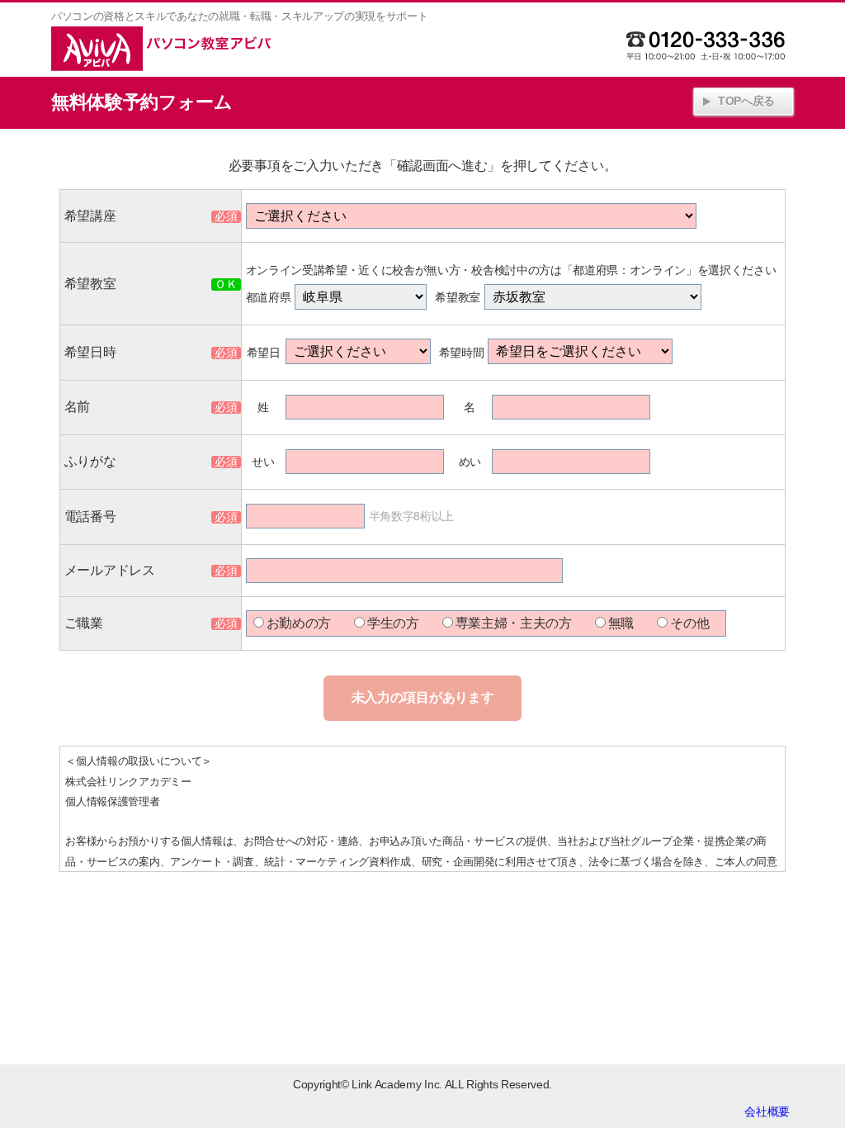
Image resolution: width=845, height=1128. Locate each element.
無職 (621, 623)
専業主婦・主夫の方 (514, 623)
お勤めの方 (299, 623)
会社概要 (767, 1111)
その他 (689, 623)
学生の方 (393, 623)
